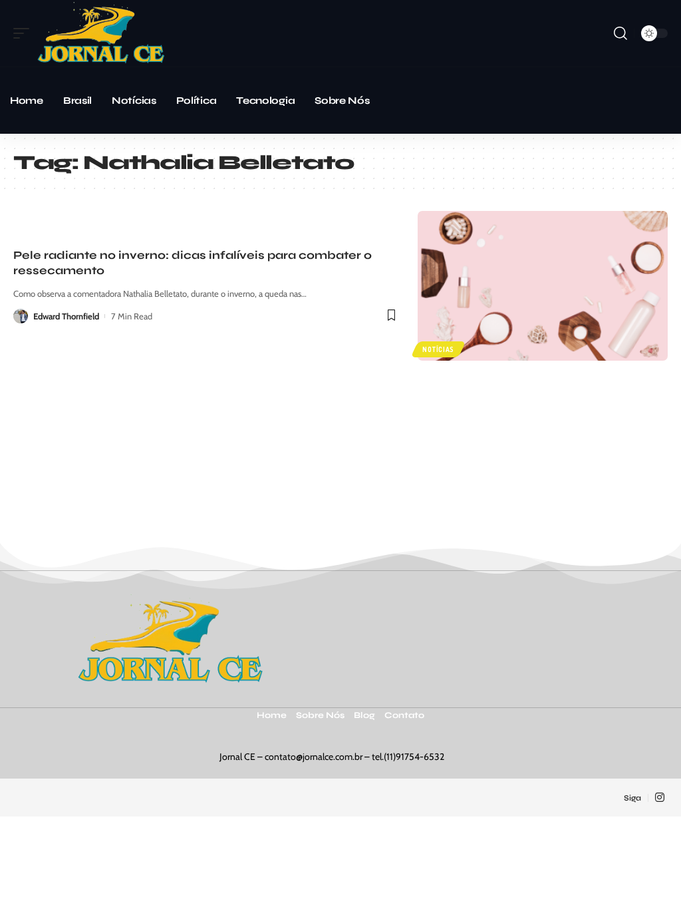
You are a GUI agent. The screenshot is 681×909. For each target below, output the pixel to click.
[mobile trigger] (24, 33)
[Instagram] (660, 798)
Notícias (438, 349)
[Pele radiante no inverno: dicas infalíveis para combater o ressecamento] (543, 286)
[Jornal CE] (101, 33)
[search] (620, 33)
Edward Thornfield (66, 316)
